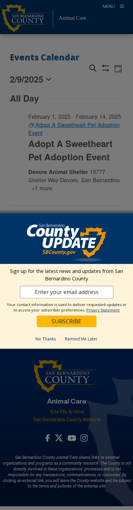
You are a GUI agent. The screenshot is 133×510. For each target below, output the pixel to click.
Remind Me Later (81, 339)
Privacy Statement (103, 309)
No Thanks (45, 339)
